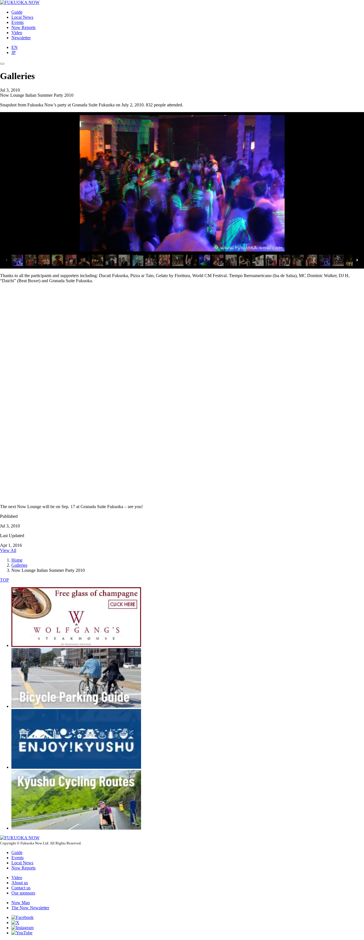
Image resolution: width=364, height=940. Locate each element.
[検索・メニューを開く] (2, 64)
